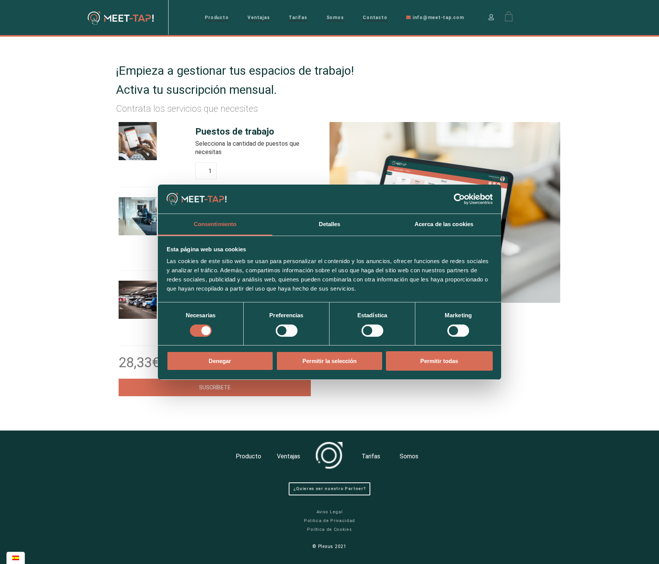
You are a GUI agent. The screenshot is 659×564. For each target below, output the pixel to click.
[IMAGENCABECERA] (152, 216)
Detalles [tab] (330, 224)
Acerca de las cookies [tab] (444, 224)
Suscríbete (215, 387)
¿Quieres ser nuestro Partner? (329, 488)
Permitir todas (439, 361)
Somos (335, 17)
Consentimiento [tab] (215, 224)
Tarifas (298, 17)
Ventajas (259, 17)
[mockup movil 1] (152, 141)
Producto (216, 17)
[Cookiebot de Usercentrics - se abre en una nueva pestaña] (459, 199)
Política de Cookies (329, 529)
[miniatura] (152, 300)
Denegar (220, 361)
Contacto (375, 17)
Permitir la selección (329, 361)
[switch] (286, 331)
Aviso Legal (330, 511)
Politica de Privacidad (329, 520)
